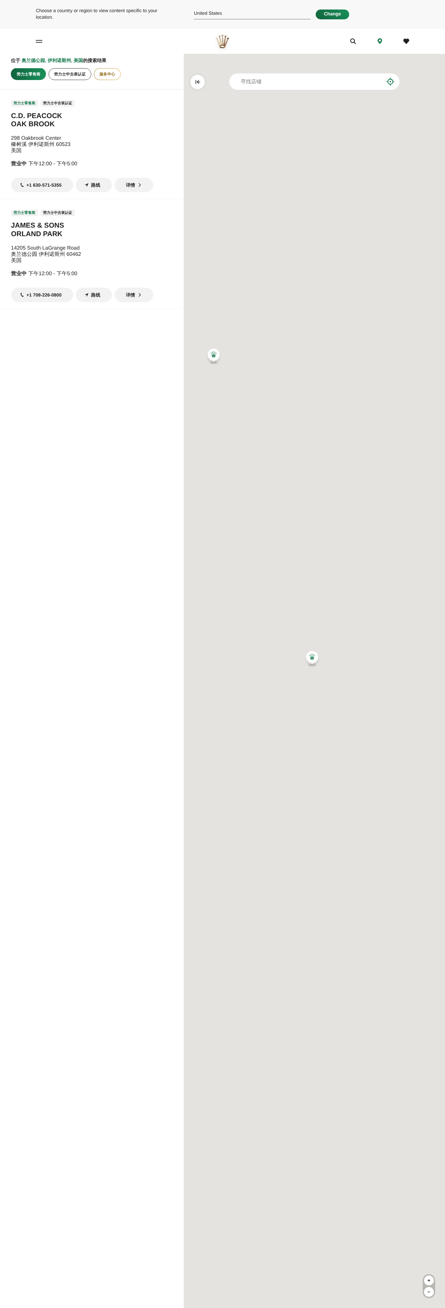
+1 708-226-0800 (44, 294)
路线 (95, 185)
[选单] (45, 41)
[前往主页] (222, 41)
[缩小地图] (429, 1292)
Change (332, 14)
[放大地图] (429, 1280)
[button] (213, 356)
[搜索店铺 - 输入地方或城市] (374, 81)
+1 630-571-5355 (44, 185)
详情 (130, 185)
